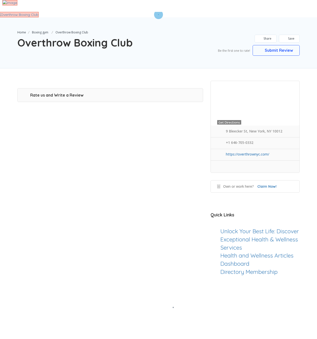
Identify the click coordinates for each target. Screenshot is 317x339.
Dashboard (234, 263)
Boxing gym (40, 32)
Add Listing (296, 5)
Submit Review (278, 50)
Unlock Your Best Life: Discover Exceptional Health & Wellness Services (259, 239)
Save (290, 38)
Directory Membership (249, 271)
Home (21, 32)
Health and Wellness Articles (256, 255)
